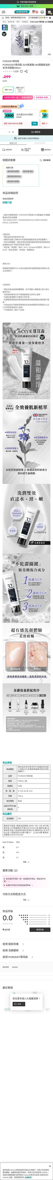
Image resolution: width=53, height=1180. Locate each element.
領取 (34, 123)
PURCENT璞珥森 (11, 61)
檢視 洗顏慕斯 (11, 950)
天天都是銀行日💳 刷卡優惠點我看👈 (35, 18)
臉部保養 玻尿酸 (13, 171)
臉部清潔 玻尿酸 (13, 181)
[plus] (13, 132)
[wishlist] (21, 71)
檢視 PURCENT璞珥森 (15, 957)
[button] (49, 11)
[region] (26, 1171)
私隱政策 (28, 1177)
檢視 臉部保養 (11, 944)
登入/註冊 (17, 1004)
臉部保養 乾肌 (28, 171)
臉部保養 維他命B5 (14, 176)
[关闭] (50, 1166)
